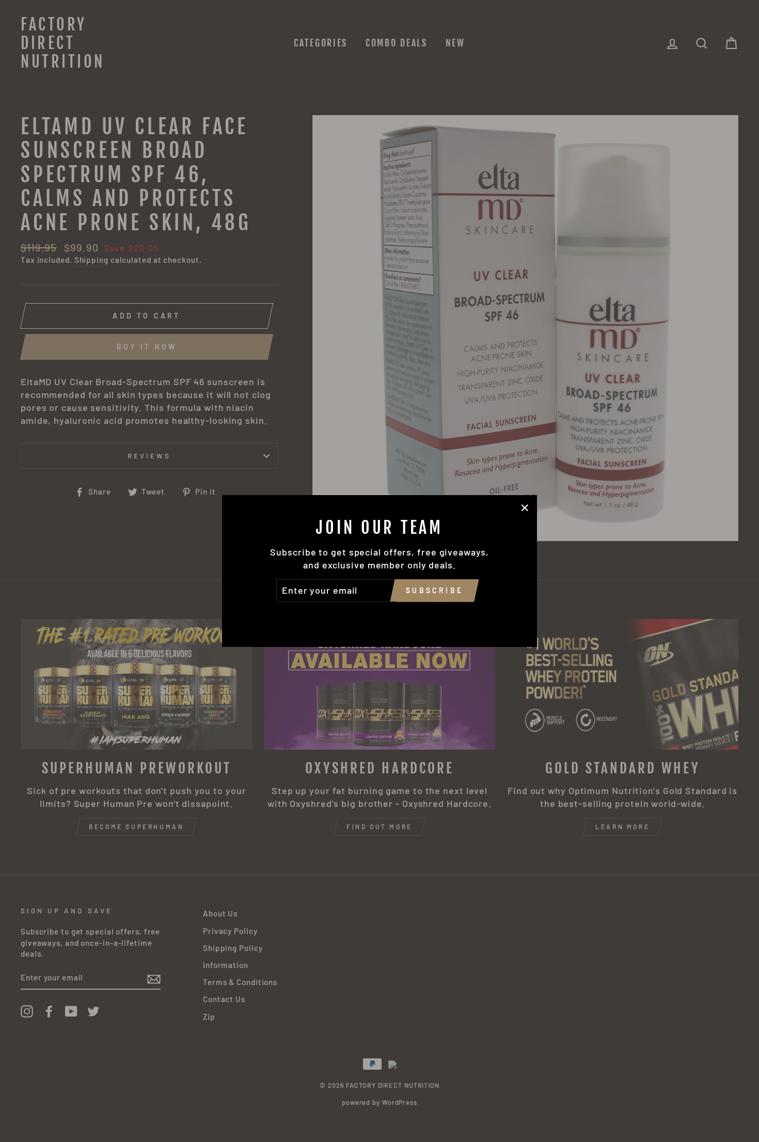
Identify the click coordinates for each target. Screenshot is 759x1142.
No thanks (379, 616)
